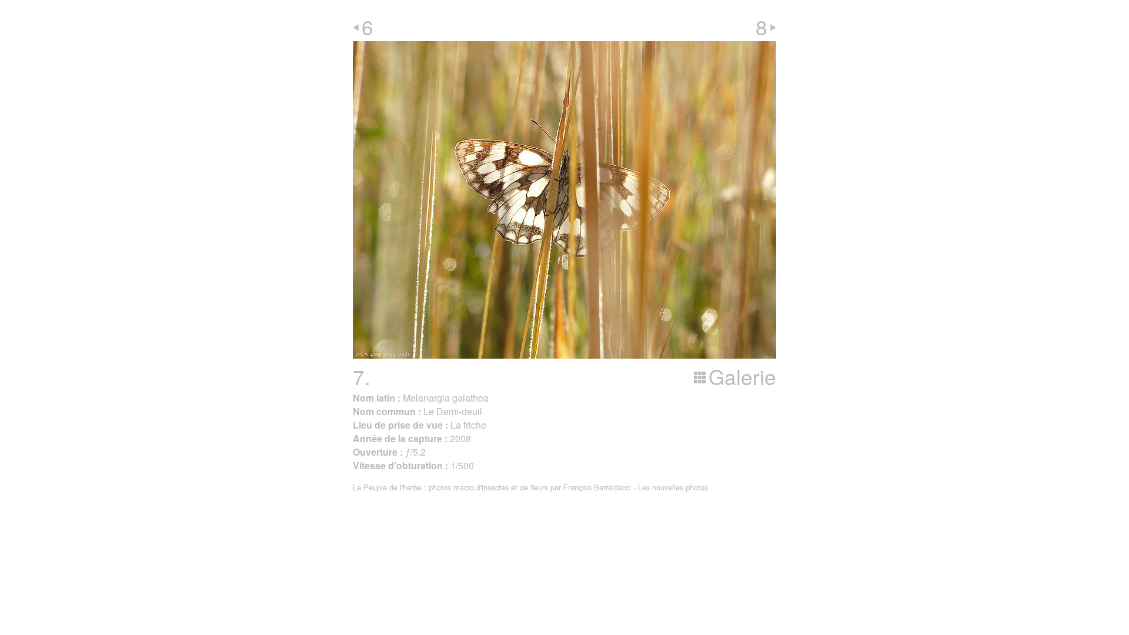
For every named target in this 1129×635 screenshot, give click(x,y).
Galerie (742, 376)
